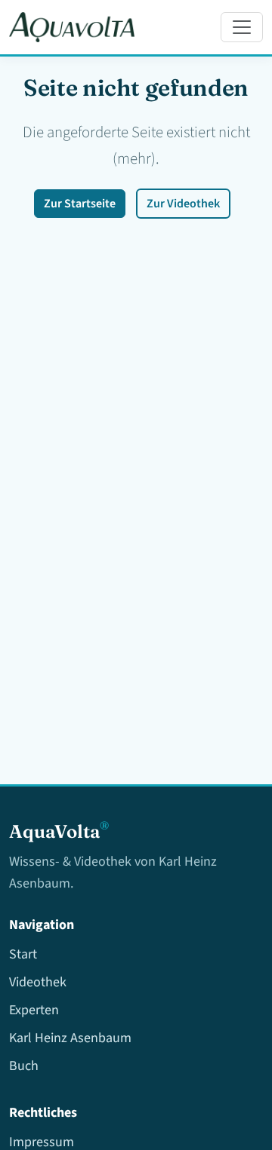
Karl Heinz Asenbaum (70, 1038)
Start (23, 954)
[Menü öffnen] (242, 27)
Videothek (37, 982)
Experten (34, 1010)
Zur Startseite (80, 203)
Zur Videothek (183, 203)
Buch (24, 1065)
